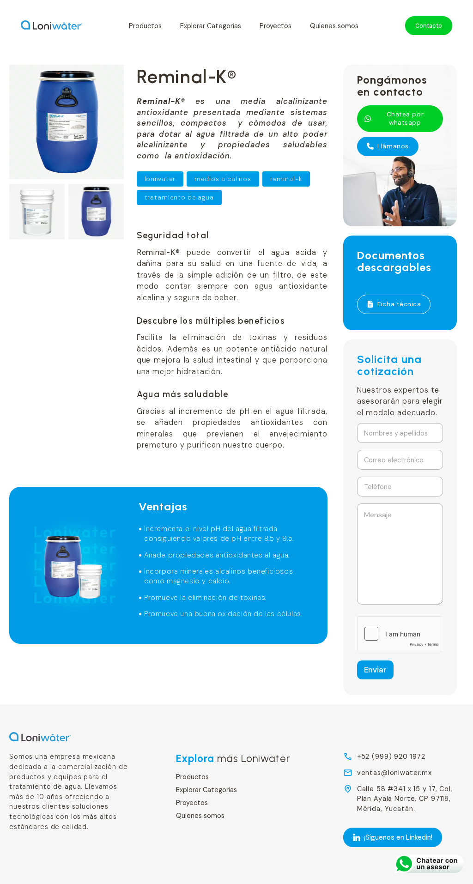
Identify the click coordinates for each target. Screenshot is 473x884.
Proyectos (275, 26)
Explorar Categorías (210, 26)
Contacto (428, 26)
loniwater (160, 179)
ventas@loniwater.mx (394, 773)
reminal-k (286, 179)
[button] (400, 118)
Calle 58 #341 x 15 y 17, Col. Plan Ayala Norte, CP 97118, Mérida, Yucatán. (405, 799)
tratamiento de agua (179, 197)
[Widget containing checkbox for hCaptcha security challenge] (400, 633)
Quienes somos (334, 26)
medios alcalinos (222, 179)
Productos (145, 26)
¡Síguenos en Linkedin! (398, 837)
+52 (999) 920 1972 (391, 756)
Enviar (375, 670)
